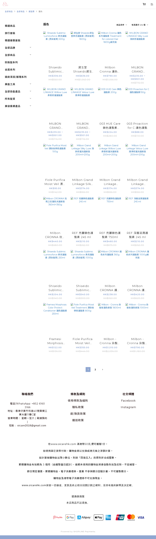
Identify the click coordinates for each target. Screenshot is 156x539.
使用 (71, 400)
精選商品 (10, 25)
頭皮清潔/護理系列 (16, 77)
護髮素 (32, 11)
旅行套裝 (10, 33)
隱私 (75, 407)
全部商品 (9, 11)
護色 (41, 11)
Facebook (128, 400)
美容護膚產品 (12, 106)
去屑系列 (10, 69)
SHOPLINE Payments (84, 531)
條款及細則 (81, 400)
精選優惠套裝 (12, 40)
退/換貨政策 (78, 413)
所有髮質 (10, 98)
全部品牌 (10, 47)
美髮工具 (10, 84)
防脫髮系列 (11, 62)
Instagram (128, 407)
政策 (81, 407)
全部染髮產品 (12, 91)
